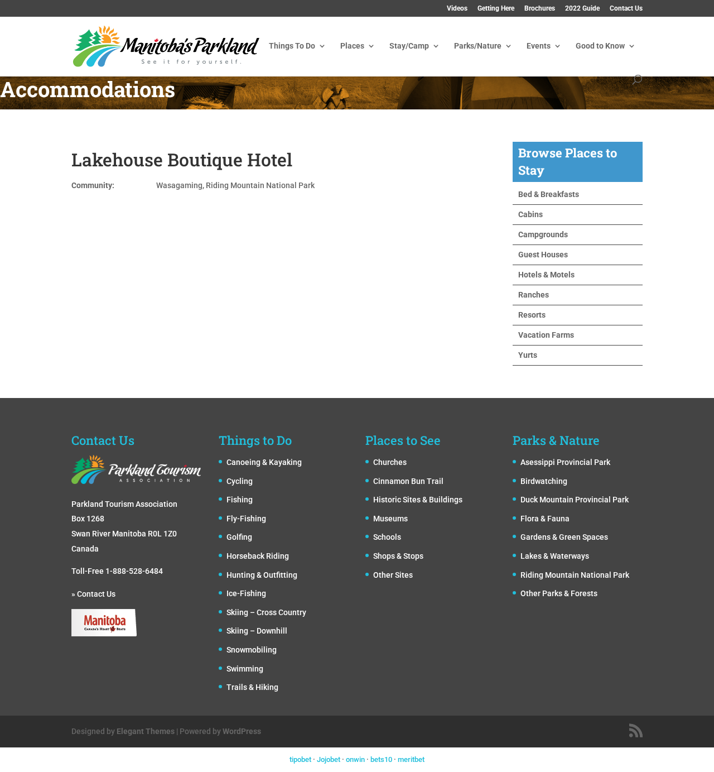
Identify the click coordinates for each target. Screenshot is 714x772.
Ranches (533, 294)
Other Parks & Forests (558, 593)
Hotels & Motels (546, 274)
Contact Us (626, 8)
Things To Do (292, 46)
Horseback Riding (257, 556)
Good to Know (600, 46)
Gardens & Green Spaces (564, 537)
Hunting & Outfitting (261, 574)
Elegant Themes (146, 731)
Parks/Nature (477, 46)
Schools (387, 537)
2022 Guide (582, 8)
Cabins (530, 214)
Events (539, 46)
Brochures (539, 8)
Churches (390, 462)
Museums (390, 518)
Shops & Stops (398, 556)
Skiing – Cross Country (266, 612)
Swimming (244, 668)
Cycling (239, 481)
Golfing (239, 537)
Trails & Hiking (252, 687)
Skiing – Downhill (256, 630)
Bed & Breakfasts (548, 194)
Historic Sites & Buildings (417, 499)
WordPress (242, 731)
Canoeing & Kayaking (264, 462)
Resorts (532, 314)
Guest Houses (543, 254)
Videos (457, 8)
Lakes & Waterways (554, 556)
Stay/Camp (409, 46)
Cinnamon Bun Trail (408, 481)
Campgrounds (543, 234)
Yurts (527, 355)
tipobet (300, 759)
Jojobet (328, 759)
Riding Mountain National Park (574, 574)
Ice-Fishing (246, 593)
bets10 (381, 759)
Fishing (239, 499)
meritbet (411, 759)
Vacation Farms (546, 334)
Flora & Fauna (545, 518)
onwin (355, 759)
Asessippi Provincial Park (565, 462)
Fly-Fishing (246, 518)
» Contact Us (93, 593)
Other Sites (393, 574)
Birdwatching (543, 481)
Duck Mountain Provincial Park (574, 499)
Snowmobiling (251, 649)
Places (352, 46)
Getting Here (495, 8)
